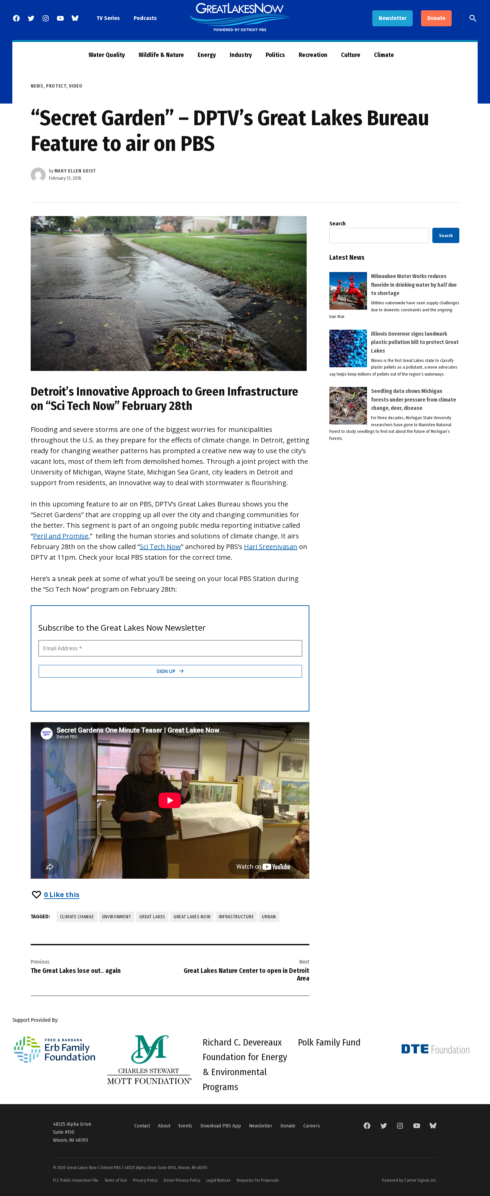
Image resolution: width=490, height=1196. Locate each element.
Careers (311, 1126)
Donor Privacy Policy (182, 1180)
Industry (241, 55)
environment (116, 917)
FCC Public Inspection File (75, 1180)
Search (337, 223)
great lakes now (192, 917)
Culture (350, 55)
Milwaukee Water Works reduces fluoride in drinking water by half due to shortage (414, 284)
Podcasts (145, 18)
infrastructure (236, 917)
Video (76, 86)
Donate (436, 18)
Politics (275, 55)
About (164, 1126)
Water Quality (107, 55)
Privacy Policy (145, 1180)
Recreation (313, 55)
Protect (56, 86)
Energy (207, 55)
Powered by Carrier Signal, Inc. (409, 1180)
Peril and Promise (60, 535)
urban (269, 917)
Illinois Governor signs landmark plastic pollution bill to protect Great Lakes (415, 342)
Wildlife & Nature (161, 55)
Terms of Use (115, 1180)
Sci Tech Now (160, 546)
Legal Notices (218, 1180)
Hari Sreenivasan (270, 546)
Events (185, 1126)
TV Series (108, 18)
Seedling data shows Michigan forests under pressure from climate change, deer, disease (413, 399)
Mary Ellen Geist (75, 171)
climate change (77, 917)
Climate (384, 55)
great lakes (152, 917)
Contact (142, 1126)
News (37, 86)
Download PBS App (220, 1126)
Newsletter (392, 18)
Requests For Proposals (258, 1180)
